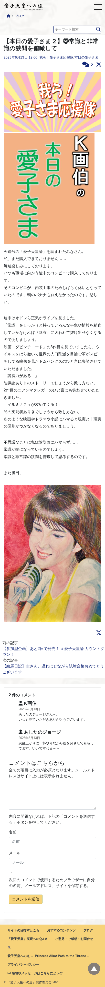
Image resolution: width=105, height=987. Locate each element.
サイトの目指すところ (23, 930)
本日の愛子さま (86, 57)
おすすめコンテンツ (61, 930)
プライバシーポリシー (23, 964)
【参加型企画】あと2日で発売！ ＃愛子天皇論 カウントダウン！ (53, 652)
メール (15, 853)
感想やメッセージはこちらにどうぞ (37, 973)
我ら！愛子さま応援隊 (56, 57)
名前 (13, 832)
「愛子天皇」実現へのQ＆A (27, 939)
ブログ (19, 16)
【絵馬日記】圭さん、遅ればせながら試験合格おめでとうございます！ (53, 669)
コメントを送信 (25, 899)
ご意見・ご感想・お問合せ (74, 939)
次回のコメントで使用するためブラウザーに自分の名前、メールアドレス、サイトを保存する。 (52, 883)
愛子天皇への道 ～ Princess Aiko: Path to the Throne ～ (49, 956)
